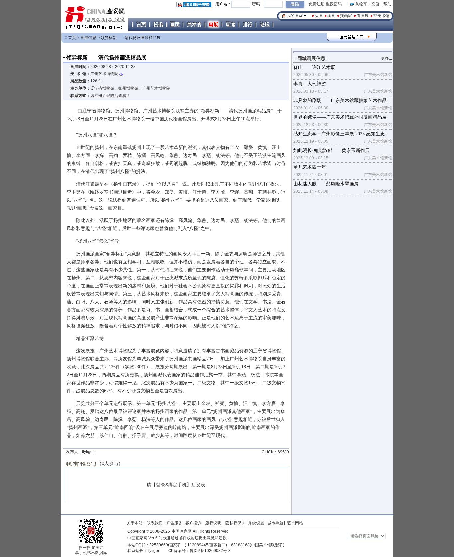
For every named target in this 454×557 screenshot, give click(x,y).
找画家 (346, 15)
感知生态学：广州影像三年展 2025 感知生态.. (340, 133)
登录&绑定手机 (171, 484)
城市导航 (275, 523)
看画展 (363, 15)
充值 (375, 4)
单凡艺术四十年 (309, 167)
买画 (319, 15)
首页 (72, 37)
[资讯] (158, 24)
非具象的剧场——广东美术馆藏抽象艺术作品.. (341, 100)
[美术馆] (194, 24)
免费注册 (317, 4)
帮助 (387, 4)
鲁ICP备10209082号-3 (210, 550)
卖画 (331, 15)
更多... (386, 58)
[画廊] (230, 24)
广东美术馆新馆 (378, 74)
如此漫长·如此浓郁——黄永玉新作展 (331, 150)
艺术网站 (294, 523)
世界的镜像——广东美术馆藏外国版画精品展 (340, 117)
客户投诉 (193, 523)
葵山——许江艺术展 (314, 67)
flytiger (153, 550)
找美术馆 (381, 15)
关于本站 (135, 523)
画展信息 (88, 37)
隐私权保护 (235, 523)
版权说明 (213, 523)
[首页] (141, 24)
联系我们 (155, 523)
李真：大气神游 (309, 83)
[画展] (213, 24)
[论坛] (264, 24)
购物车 (360, 4)
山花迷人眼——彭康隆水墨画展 (326, 183)
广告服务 (174, 523)
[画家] (175, 24)
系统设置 (256, 523)
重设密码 (334, 4)
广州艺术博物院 (104, 73)
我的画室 (295, 15)
